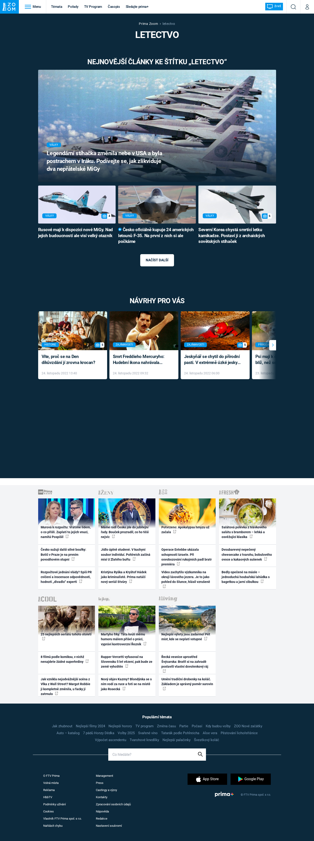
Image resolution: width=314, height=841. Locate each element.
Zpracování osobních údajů (113, 804)
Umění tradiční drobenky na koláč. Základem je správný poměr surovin (187, 681)
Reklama (49, 790)
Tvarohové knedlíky (144, 740)
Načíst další (157, 260)
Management (104, 775)
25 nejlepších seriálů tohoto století (66, 634)
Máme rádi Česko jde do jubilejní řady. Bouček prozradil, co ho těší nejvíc (125, 532)
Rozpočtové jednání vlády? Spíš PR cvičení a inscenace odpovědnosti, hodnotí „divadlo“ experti (66, 577)
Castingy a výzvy (106, 790)
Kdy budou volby (218, 726)
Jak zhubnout (62, 726)
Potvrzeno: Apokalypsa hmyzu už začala (185, 529)
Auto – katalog (68, 733)
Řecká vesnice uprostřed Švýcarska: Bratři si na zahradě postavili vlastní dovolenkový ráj (184, 662)
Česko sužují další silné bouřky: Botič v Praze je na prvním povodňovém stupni (63, 554)
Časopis (114, 7)
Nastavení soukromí (109, 825)
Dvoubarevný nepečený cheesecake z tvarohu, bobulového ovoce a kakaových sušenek (247, 554)
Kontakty (101, 797)
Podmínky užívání (54, 804)
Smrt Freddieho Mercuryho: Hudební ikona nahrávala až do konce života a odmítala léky (140, 360)
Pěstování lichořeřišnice (239, 733)
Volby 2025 (126, 733)
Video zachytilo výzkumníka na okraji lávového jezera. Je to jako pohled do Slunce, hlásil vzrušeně (185, 577)
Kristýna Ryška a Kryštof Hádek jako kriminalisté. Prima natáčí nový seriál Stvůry (123, 577)
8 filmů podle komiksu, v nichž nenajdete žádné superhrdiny (62, 659)
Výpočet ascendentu (110, 740)
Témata (56, 7)
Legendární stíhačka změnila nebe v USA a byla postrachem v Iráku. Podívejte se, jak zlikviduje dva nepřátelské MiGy (104, 161)
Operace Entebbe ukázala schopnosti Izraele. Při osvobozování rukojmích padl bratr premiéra (186, 557)
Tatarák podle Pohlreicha (180, 733)
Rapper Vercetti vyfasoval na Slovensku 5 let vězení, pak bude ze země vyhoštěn (126, 662)
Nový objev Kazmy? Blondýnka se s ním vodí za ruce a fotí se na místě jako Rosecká (126, 684)
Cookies (48, 811)
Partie (183, 726)
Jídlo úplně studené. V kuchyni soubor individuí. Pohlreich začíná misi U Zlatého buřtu (125, 554)
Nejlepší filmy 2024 (90, 726)
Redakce (101, 818)
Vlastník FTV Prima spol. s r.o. (62, 818)
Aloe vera (210, 733)
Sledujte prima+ (137, 7)
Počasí (197, 726)
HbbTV (47, 797)
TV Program (93, 7)
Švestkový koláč (206, 740)
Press (99, 783)
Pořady (73, 7)
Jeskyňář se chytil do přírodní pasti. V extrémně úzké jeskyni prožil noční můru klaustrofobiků (212, 360)
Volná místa (51, 783)
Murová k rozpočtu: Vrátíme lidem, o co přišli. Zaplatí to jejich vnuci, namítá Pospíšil (66, 532)
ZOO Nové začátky (248, 726)
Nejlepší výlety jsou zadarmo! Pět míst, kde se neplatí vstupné (185, 636)
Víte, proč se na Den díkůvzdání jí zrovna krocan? (68, 359)
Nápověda (102, 811)
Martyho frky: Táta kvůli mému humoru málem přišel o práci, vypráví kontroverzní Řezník (123, 639)
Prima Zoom (148, 24)
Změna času (166, 726)
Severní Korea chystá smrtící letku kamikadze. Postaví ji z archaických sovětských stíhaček (231, 235)
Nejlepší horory (120, 726)
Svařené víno (148, 733)
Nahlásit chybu (53, 825)
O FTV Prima (51, 775)
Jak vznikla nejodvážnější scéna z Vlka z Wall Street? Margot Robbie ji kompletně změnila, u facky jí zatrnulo (65, 686)
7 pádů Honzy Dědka (98, 733)
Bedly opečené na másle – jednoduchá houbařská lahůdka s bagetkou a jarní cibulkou (246, 577)
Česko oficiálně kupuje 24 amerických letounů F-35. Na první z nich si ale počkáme (156, 235)
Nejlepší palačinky (177, 740)
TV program (144, 726)
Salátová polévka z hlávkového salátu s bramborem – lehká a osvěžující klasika (244, 532)
